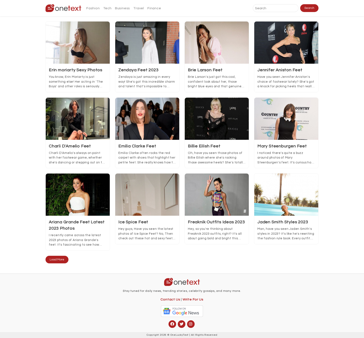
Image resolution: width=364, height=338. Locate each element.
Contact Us (170, 299)
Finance (154, 8)
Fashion (93, 8)
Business (122, 8)
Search (309, 8)
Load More (57, 259)
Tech (107, 8)
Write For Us (193, 299)
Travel (138, 8)
